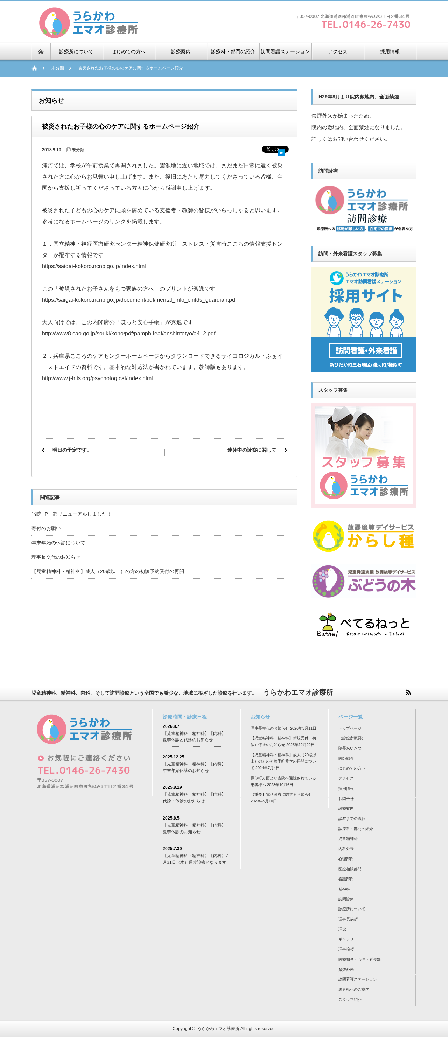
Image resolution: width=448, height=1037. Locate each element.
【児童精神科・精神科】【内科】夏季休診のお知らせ (194, 828)
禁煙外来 (346, 969)
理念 (342, 929)
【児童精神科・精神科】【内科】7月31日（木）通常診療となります (195, 859)
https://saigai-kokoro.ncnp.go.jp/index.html (94, 266)
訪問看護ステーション (357, 979)
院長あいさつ (350, 748)
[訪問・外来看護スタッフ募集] (364, 369)
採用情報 (346, 788)
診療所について (351, 909)
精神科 (344, 889)
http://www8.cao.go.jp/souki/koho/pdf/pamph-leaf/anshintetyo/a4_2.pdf (128, 333)
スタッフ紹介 (350, 999)
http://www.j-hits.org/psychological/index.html (97, 378)
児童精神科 (348, 838)
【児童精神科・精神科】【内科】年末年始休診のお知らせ (194, 767)
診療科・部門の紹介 (355, 829)
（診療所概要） (351, 738)
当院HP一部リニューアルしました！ (71, 514)
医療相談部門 (350, 869)
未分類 (57, 67)
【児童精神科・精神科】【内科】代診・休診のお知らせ (194, 797)
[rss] (408, 692)
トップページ (350, 728)
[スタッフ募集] (364, 505)
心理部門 (346, 859)
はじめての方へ (351, 768)
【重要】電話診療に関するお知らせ (281, 794)
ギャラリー (348, 939)
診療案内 (346, 808)
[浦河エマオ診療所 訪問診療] (364, 232)
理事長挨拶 (348, 919)
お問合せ (346, 798)
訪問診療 (346, 899)
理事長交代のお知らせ (55, 557)
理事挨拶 (346, 949)
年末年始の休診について (58, 542)
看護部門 (346, 879)
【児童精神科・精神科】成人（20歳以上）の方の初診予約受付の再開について (283, 761)
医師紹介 (346, 758)
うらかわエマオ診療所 (218, 1028)
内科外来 (346, 849)
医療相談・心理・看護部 (359, 959)
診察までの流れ (351, 818)
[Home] (37, 68)
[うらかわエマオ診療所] (88, 35)
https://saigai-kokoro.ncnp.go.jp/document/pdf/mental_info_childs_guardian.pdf (139, 300)
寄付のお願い (46, 528)
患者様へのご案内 (353, 989)
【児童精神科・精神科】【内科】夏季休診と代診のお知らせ (194, 737)
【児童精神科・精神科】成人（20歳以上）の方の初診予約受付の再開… (110, 571)
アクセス (346, 778)
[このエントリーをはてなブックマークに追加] (281, 151)
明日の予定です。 (72, 450)
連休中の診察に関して (251, 450)
